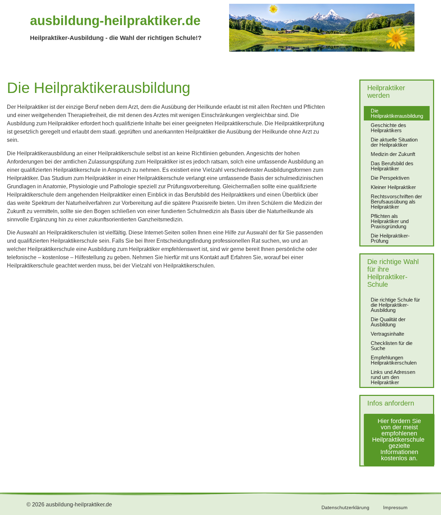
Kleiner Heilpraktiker (393, 187)
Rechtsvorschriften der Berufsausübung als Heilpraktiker (396, 201)
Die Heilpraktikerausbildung (397, 113)
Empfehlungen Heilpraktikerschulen (394, 360)
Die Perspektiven (390, 178)
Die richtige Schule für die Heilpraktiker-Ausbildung (395, 305)
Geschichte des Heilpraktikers (388, 127)
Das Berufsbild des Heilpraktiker (392, 165)
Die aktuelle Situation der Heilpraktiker (394, 142)
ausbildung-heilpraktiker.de (115, 20)
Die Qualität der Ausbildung (388, 321)
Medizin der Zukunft (393, 154)
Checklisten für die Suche (391, 345)
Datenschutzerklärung (345, 507)
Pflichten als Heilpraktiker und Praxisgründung (390, 221)
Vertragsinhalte (387, 334)
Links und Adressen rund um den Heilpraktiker (393, 377)
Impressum (395, 507)
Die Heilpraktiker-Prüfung (390, 238)
